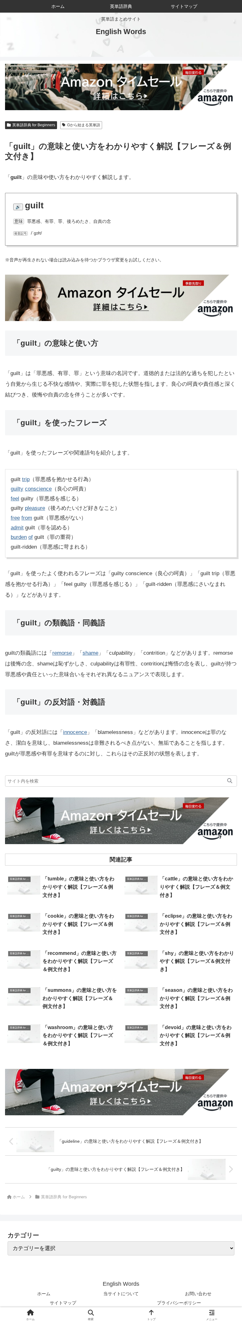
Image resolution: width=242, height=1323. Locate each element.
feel (15, 499)
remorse (62, 653)
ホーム (43, 1293)
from (26, 518)
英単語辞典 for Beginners (33, 125)
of (30, 537)
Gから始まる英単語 (83, 125)
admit (17, 528)
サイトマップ (63, 1302)
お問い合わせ (198, 1293)
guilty (17, 489)
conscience (38, 489)
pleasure (35, 508)
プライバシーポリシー (179, 1302)
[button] (229, 781)
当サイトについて (121, 1293)
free (15, 518)
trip (26, 479)
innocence (75, 732)
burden (19, 537)
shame (90, 653)
